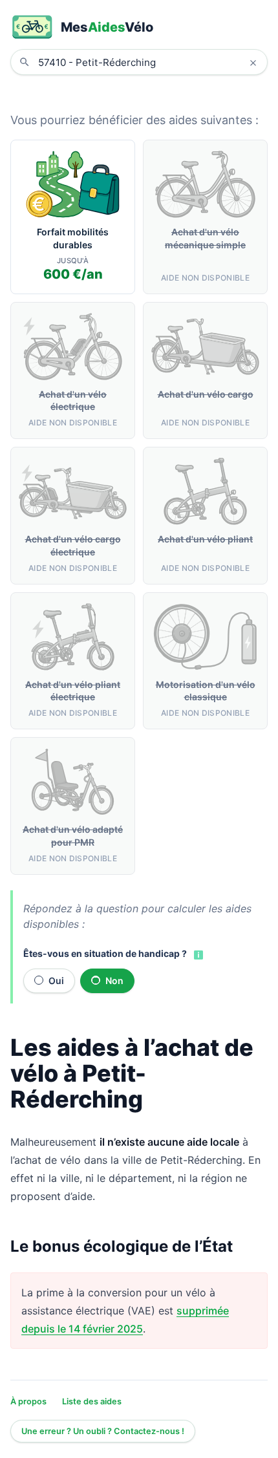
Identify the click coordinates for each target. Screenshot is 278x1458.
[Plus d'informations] (197, 954)
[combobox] (148, 62)
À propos (28, 1401)
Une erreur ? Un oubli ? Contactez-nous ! (102, 1431)
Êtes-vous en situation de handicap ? (105, 953)
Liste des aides (92, 1401)
